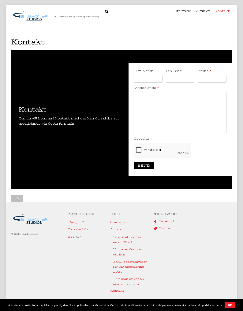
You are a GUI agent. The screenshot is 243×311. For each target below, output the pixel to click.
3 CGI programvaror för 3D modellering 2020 (130, 266)
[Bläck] (30, 20)
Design (74, 222)
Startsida (182, 11)
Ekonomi (75, 229)
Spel (71, 236)
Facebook (166, 221)
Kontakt (222, 11)
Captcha (143, 138)
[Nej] (238, 305)
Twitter (164, 228)
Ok (230, 305)
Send (144, 165)
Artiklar (203, 11)
